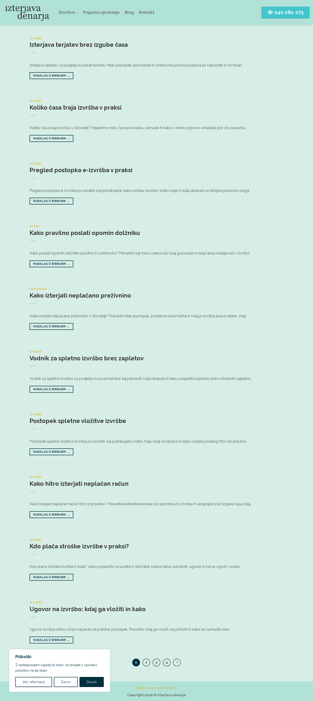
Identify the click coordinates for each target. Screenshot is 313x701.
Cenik (172, 688)
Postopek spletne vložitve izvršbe (78, 420)
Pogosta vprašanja (101, 12)
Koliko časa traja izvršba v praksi (75, 107)
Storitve (67, 12)
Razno (35, 226)
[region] (59, 670)
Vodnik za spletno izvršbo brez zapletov (87, 358)
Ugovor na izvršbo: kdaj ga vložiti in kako (88, 609)
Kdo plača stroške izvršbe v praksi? (79, 546)
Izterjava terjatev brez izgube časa (79, 44)
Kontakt (146, 12)
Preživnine (38, 289)
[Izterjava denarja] (27, 12)
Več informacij (33, 682)
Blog (129, 12)
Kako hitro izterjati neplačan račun (79, 483)
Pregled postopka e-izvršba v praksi (81, 170)
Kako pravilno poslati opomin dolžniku (85, 232)
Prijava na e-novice (151, 688)
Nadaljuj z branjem (51, 75)
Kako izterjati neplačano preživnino (80, 295)
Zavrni (66, 682)
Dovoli (92, 682)
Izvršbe (36, 38)
